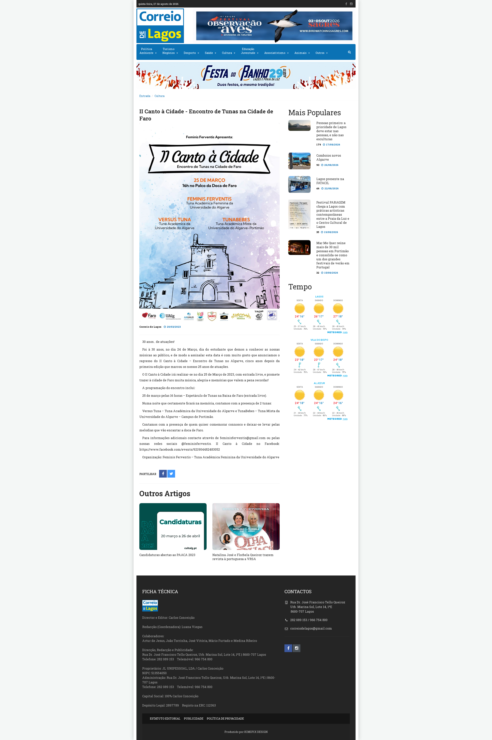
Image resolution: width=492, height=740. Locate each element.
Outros (320, 53)
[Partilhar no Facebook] (163, 474)
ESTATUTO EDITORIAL (165, 718)
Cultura (227, 53)
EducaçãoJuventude (248, 51)
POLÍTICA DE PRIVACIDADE (225, 718)
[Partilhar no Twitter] (171, 474)
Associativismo (274, 53)
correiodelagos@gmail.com (311, 628)
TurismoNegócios (168, 51)
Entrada (144, 96)
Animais (300, 53)
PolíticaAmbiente (146, 51)
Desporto (190, 53)
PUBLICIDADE (193, 718)
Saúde (209, 53)
